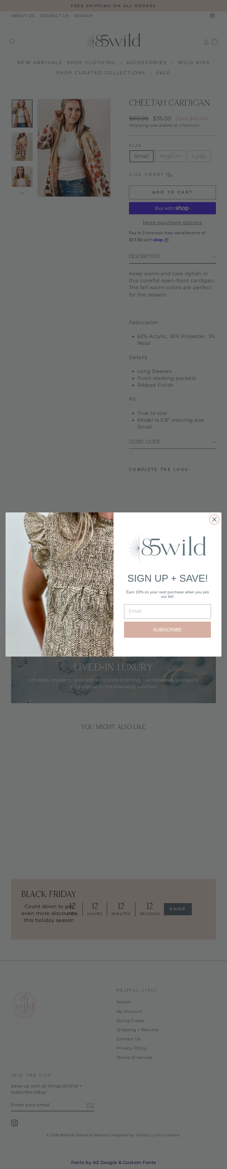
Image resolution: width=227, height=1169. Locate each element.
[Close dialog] (214, 519)
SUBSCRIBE (167, 629)
